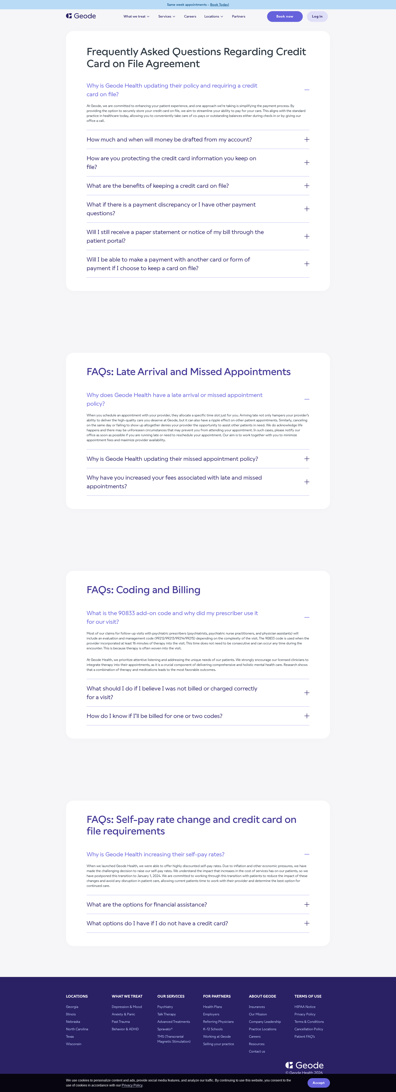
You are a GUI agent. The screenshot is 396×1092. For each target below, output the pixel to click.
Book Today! (219, 5)
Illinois (71, 1014)
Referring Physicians (218, 1022)
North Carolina (77, 1029)
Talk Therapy (166, 1014)
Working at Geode (217, 1037)
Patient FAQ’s (305, 1037)
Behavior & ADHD (125, 1029)
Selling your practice (218, 1044)
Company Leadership (265, 1022)
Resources (256, 1044)
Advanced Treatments (173, 1022)
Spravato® (165, 1029)
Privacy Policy (132, 1085)
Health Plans (212, 1007)
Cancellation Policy (309, 1029)
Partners (238, 16)
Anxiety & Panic (123, 1014)
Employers (211, 1014)
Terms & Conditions (309, 1022)
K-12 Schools (213, 1029)
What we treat (137, 17)
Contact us (257, 1051)
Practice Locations (262, 1029)
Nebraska (73, 1022)
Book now (284, 16)
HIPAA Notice (305, 1007)
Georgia (72, 1007)
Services (167, 17)
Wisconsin (73, 1044)
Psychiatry (165, 1007)
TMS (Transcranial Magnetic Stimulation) (174, 1039)
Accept (319, 1083)
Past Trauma (121, 1022)
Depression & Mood (127, 1007)
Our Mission (258, 1014)
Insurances (257, 1007)
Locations (214, 17)
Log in (317, 16)
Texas (70, 1037)
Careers (190, 16)
